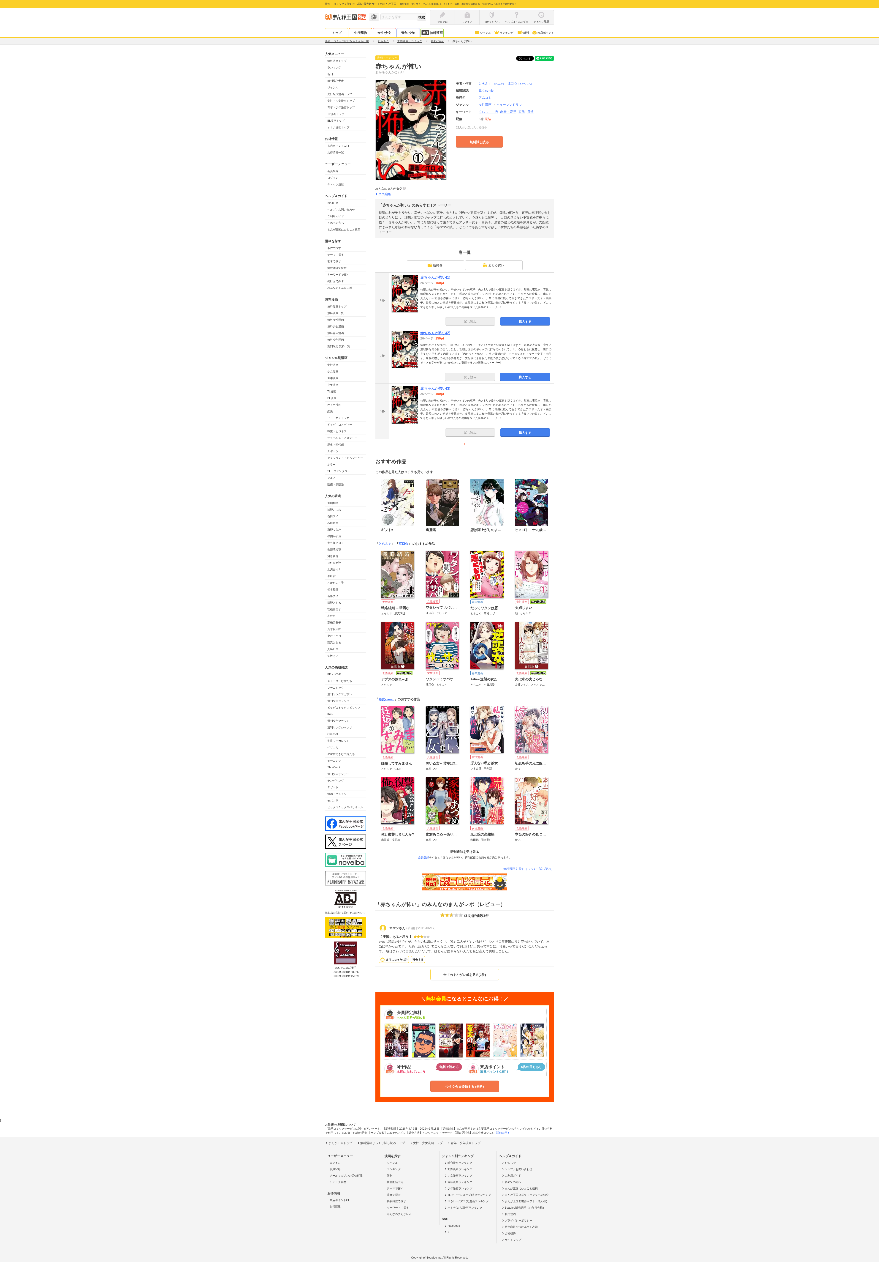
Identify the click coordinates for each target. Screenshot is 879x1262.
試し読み (470, 321)
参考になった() (396, 959)
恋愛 (330, 411)
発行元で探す (335, 281)
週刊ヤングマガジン (339, 694)
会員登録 (332, 171)
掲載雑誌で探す (337, 268)
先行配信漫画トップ (339, 94)
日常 (530, 112)
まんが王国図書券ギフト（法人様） (527, 1201)
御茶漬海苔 (334, 549)
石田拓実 (332, 523)
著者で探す (334, 261)
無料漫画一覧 (335, 313)
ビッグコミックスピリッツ (343, 707)
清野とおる (334, 602)
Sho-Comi (333, 767)
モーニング (334, 760)
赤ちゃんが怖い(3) (435, 388)
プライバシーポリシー (518, 1220)
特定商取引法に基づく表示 (521, 1227)
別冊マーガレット (338, 740)
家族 (521, 112)
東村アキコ (334, 636)
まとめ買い (496, 265)
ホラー (331, 464)
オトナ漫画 (334, 404)
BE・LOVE (334, 674)
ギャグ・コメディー (339, 424)
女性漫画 (332, 365)
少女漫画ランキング (460, 1175)
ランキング (506, 32)
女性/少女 (384, 33)
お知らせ (332, 203)
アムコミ (485, 97)
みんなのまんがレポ (339, 288)
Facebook (454, 1225)
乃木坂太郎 (334, 629)
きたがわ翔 (334, 562)
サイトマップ (513, 1239)
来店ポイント (545, 32)
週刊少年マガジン (338, 721)
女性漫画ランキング (460, 1169)
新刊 (526, 32)
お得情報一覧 (335, 152)
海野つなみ (334, 529)
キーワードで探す (338, 274)
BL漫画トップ (336, 120)
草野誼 (331, 576)
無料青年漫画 (335, 333)
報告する (417, 959)
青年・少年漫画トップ (341, 107)
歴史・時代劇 (335, 444)
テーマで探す (335, 254)
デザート (332, 787)
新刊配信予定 (335, 80)
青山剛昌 (332, 503)
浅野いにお (334, 509)
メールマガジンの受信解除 (346, 1175)
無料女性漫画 (335, 319)
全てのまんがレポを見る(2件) (464, 975)
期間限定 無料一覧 (338, 346)
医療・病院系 (335, 484)
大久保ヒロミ (335, 543)
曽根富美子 (334, 609)
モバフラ (332, 800)
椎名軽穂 (332, 589)
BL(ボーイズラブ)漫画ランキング (468, 1201)
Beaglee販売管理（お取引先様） (525, 1207)
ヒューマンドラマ (338, 418)
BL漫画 (331, 398)
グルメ (331, 477)
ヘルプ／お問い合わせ (341, 209)
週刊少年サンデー (338, 774)
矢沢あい (332, 655)
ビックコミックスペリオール (345, 807)
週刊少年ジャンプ (338, 701)
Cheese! (332, 734)
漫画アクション (337, 794)
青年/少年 (408, 33)
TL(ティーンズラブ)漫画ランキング (469, 1194)
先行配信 (360, 33)
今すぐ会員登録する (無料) (464, 1086)
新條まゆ (332, 596)
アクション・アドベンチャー (345, 458)
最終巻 (437, 265)
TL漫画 (331, 391)
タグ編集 (384, 194)
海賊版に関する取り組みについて (345, 912)
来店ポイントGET (338, 146)
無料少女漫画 (335, 326)
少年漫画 (332, 384)
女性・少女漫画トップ (341, 100)
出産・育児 (508, 112)
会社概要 (510, 1233)
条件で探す (334, 248)
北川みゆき (334, 569)
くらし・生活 (488, 112)
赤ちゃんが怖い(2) (435, 333)
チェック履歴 (335, 184)
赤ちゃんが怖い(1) (435, 277)
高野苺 (331, 616)
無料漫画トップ (337, 61)
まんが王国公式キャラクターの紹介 (527, 1194)
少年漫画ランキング (460, 1188)
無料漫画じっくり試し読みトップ (382, 1143)
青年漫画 (332, 378)
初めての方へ (335, 222)
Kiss (330, 714)
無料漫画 (436, 33)
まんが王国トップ (340, 1143)
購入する (525, 321)
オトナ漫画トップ (338, 127)
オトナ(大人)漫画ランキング (465, 1207)
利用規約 (510, 1214)
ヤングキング (335, 780)
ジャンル (485, 32)
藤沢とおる (334, 642)
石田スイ (332, 516)
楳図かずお (334, 536)
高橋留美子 (334, 622)
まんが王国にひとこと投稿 (343, 229)
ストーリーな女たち (339, 681)
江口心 (520, 83)
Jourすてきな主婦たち (341, 754)
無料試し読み (479, 142)
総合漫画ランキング (460, 1162)
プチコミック (335, 687)
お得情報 (335, 1206)
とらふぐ (492, 83)
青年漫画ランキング (460, 1182)
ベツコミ (332, 747)
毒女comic (386, 699)
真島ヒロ (332, 649)
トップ (337, 33)
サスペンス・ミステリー (342, 438)
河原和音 (332, 556)
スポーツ (332, 451)
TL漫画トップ (335, 114)
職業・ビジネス (337, 431)
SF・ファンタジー (338, 471)
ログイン (332, 177)
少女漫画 (332, 371)
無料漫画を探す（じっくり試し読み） (528, 869)
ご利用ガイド (335, 216)
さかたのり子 (335, 582)
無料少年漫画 (335, 339)
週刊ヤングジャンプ (339, 727)
